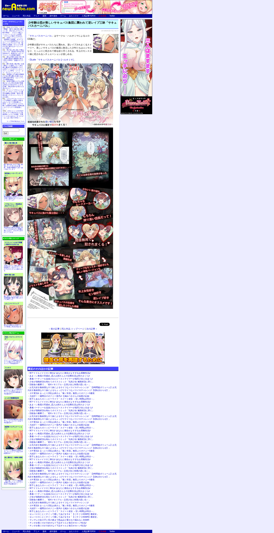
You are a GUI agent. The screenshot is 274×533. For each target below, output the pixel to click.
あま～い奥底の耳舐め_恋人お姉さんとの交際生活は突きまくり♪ (59, 375)
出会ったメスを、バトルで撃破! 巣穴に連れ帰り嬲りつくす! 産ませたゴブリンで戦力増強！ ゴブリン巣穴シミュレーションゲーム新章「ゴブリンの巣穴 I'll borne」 (13, 31)
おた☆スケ (74, 16)
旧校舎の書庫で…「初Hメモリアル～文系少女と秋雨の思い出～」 (60, 384)
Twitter (112, 16)
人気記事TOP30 (88, 16)
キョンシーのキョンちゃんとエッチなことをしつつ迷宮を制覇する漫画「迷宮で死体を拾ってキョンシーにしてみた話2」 (13, 93)
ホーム (6, 16)
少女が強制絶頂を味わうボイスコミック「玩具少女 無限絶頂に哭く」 (61, 381)
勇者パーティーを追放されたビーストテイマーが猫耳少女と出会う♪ (61, 378)
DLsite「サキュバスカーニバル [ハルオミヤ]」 (53, 59)
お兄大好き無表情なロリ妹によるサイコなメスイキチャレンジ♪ (59, 502)
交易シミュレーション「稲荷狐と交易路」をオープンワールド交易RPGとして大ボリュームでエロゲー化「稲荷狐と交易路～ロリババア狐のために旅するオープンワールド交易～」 (13, 43)
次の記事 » (91, 328)
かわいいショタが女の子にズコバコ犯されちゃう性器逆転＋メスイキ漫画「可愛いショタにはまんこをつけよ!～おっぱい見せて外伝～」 (13, 114)
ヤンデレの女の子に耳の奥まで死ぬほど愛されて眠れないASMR (59, 519)
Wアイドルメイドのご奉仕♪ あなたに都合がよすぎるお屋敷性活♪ (60, 372)
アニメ (36, 16)
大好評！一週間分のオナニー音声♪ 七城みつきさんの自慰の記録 (59, 395)
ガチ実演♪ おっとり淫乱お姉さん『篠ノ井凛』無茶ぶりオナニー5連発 (62, 393)
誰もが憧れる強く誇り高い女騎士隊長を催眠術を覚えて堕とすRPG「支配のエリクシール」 (13, 59)
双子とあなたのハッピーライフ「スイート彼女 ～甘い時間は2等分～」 (62, 398)
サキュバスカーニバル (41, 35)
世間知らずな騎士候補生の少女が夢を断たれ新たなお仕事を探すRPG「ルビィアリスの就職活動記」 (13, 77)
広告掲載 (102, 16)
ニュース (16, 16)
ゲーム (63, 16)
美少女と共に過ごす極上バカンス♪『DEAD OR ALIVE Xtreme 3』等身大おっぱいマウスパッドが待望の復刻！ (13, 52)
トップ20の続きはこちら (15, 121)
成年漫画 (53, 16)
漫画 (44, 16)
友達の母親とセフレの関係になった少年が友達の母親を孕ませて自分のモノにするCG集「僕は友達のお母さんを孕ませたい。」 (13, 84)
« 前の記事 (54, 328)
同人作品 (26, 16)
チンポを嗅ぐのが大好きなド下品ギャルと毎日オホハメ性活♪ (58, 522)
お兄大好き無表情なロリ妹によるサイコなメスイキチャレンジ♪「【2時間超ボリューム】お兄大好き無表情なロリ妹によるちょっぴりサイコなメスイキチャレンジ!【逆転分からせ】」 (72, 389)
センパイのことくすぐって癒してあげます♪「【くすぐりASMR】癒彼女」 (64, 513)
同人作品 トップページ (73, 328)
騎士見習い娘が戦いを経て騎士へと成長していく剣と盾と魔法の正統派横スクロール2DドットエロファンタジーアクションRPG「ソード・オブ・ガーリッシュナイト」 (13, 68)
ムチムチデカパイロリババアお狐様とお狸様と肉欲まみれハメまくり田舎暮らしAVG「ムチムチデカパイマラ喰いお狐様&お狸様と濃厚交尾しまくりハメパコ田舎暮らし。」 (13, 103)
